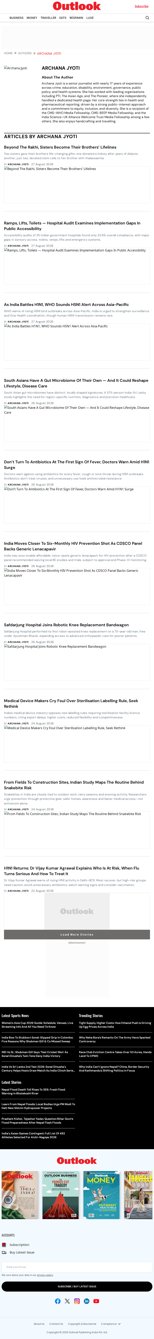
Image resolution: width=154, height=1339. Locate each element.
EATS (62, 17)
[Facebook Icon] (58, 1301)
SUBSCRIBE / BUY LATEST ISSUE (77, 1286)
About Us (39, 1324)
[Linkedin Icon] (86, 1301)
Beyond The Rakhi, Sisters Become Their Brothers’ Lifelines (60, 147)
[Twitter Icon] (67, 1301)
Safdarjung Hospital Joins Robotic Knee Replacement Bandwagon (66, 624)
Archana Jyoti (18, 164)
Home (8, 53)
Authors (25, 53)
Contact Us (56, 1324)
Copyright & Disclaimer (82, 1324)
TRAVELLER (48, 17)
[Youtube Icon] (96, 1301)
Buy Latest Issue (22, 1252)
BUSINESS (16, 17)
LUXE (90, 17)
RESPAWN (76, 17)
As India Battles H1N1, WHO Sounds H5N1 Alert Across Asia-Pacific (66, 304)
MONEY (32, 17)
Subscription (19, 1244)
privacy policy (45, 1275)
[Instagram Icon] (77, 1301)
